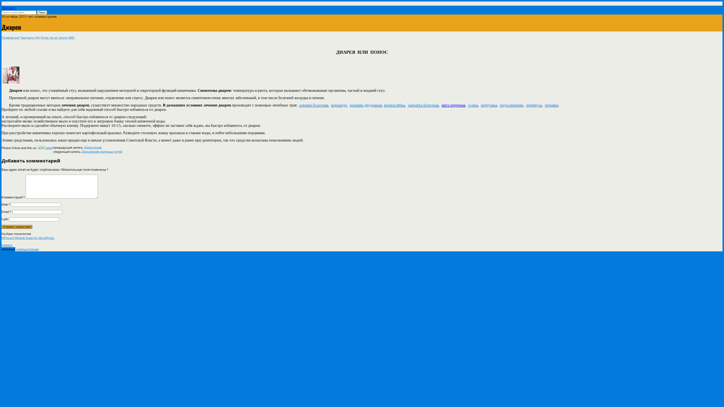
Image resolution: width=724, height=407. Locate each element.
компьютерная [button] (27, 249)
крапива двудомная (366, 105)
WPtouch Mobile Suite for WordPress (28, 238)
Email (7, 212)
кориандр (339, 105)
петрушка (489, 105)
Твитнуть (27, 38)
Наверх (7, 245)
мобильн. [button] (8, 249)
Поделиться (10, 38)
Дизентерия (93, 147)
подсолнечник (511, 105)
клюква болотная (314, 105)
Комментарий (13, 197)
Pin (37, 38)
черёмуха (534, 105)
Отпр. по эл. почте (54, 38)
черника (551, 105)
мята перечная (453, 105)
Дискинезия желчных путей (101, 152)
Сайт (5, 219)
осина (473, 105)
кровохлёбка (394, 105)
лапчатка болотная (423, 105)
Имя (6, 204)
